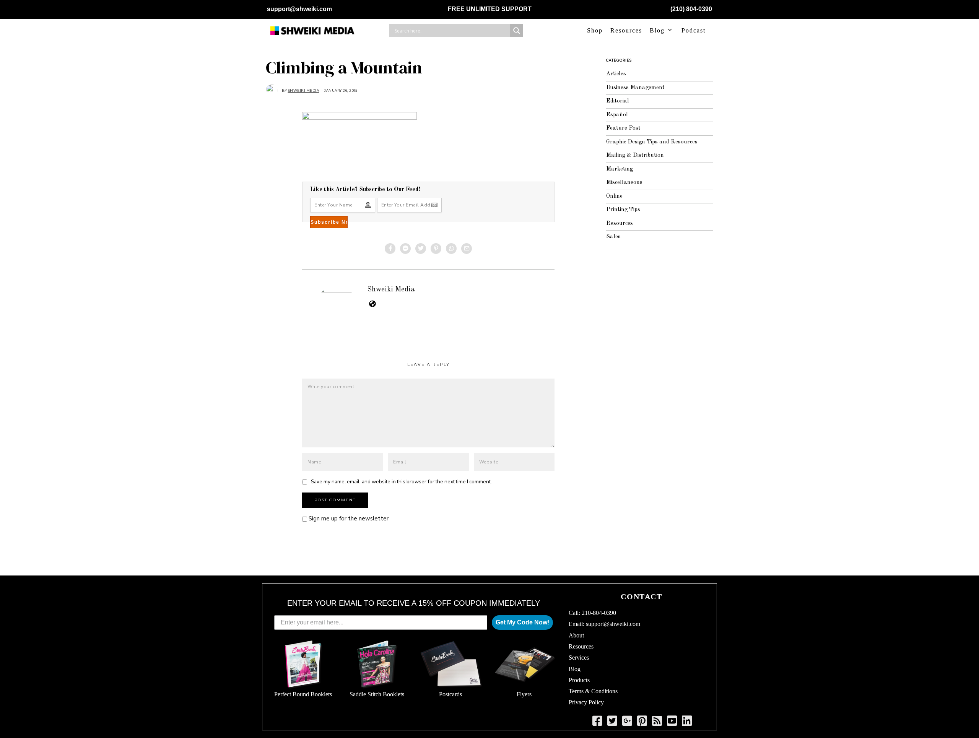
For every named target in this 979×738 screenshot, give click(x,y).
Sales (613, 237)
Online (614, 196)
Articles (616, 74)
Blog (657, 30)
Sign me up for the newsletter (348, 518)
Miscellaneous (624, 182)
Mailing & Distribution (635, 155)
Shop (595, 30)
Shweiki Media (391, 289)
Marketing (619, 169)
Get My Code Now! (522, 622)
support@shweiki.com (299, 9)
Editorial (617, 101)
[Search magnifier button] (516, 30)
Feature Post (623, 128)
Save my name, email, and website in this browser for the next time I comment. (401, 481)
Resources (626, 30)
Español (617, 115)
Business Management (635, 88)
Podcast (693, 30)
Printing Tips (623, 210)
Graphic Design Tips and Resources (652, 142)
